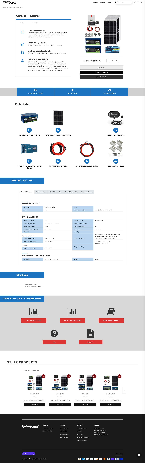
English (118, 453)
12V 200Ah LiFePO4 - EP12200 (29, 135)
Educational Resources (83, 437)
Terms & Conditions (82, 440)
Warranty (79, 431)
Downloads (80, 434)
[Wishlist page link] (135, 2)
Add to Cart (34, 404)
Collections (9, 7)
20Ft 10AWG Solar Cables (58, 166)
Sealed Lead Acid (64, 428)
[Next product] (124, 390)
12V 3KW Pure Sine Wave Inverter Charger (29, 167)
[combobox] (34, 400)
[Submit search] (118, 2)
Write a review (39, 286)
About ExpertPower (48, 428)
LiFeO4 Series (63, 431)
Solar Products (64, 437)
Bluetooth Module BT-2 (116, 135)
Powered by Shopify (41, 459)
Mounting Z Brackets (116, 166)
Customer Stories (47, 431)
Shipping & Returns (82, 428)
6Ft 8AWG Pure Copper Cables (87, 166)
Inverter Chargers (64, 434)
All (14, 7)
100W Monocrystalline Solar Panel (58, 135)
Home (4, 7)
